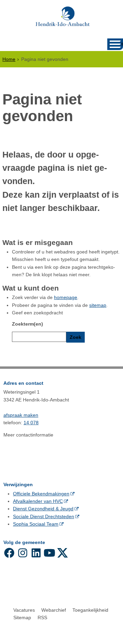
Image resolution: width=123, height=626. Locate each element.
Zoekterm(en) (27, 324)
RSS (42, 617)
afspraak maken (20, 415)
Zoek (75, 337)
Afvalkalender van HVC (38, 501)
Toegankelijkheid (90, 610)
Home (8, 59)
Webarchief (53, 610)
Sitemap (22, 617)
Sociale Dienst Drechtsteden (43, 516)
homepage (65, 297)
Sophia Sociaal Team (35, 524)
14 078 (31, 422)
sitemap (97, 305)
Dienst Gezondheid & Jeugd (43, 508)
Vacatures (24, 610)
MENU (122, 44)
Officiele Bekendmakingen (41, 493)
